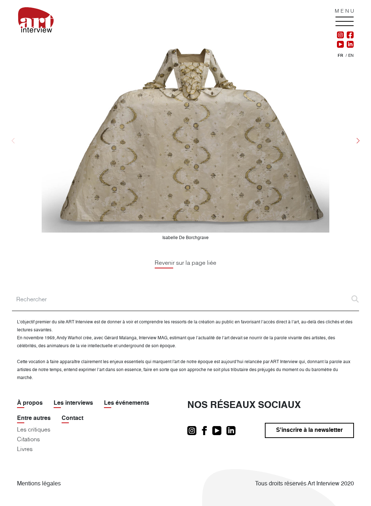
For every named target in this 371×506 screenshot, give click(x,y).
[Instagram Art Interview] (340, 35)
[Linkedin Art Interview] (349, 44)
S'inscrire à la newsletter (309, 430)
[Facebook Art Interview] (349, 35)
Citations (28, 439)
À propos (30, 403)
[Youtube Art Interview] (340, 44)
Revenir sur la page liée (185, 262)
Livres (25, 448)
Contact (72, 418)
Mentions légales (39, 484)
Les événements (126, 403)
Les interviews (73, 403)
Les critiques (33, 429)
